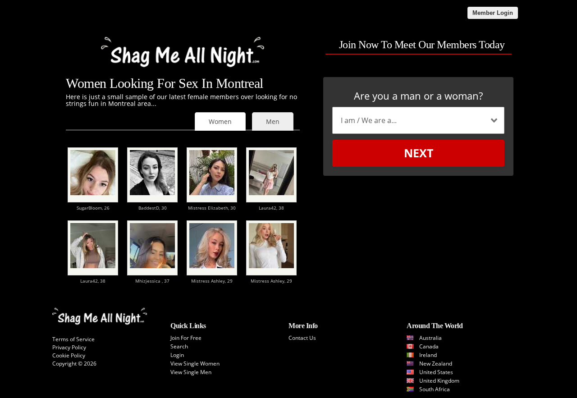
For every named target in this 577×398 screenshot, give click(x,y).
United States (436, 372)
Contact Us (302, 338)
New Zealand (435, 363)
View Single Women (195, 363)
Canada (429, 346)
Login (177, 355)
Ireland (428, 355)
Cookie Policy (68, 355)
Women (220, 121)
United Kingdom (439, 380)
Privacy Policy (69, 347)
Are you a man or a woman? (418, 95)
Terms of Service (73, 339)
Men (272, 121)
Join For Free (185, 338)
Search (179, 346)
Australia (430, 338)
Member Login (492, 12)
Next (418, 152)
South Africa (434, 389)
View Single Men (190, 372)
